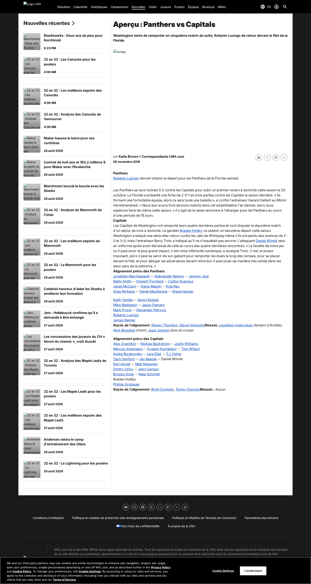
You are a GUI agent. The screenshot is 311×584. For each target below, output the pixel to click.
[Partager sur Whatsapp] (258, 157)
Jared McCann (124, 286)
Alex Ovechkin (124, 344)
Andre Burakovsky (127, 354)
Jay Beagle (148, 359)
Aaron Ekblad (148, 300)
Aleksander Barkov (169, 276)
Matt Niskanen (146, 364)
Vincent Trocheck (150, 281)
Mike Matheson (125, 305)
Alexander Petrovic (151, 310)
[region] (155, 570)
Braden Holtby (191, 230)
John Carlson (148, 369)
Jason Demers (153, 305)
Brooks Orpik (123, 374)
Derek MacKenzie (153, 291)
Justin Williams (186, 344)
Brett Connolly (162, 389)
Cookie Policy (21, 571)
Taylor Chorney (187, 389)
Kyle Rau (172, 286)
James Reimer (124, 320)
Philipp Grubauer (126, 384)
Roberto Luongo (126, 178)
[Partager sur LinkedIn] (275, 157)
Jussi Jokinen (158, 330)
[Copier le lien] (284, 157)
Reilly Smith (122, 281)
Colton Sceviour (181, 281)
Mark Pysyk (122, 310)
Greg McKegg (124, 291)
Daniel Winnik (266, 241)
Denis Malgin (151, 286)
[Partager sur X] (267, 157)
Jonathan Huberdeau (236, 325)
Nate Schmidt (149, 374)
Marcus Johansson (128, 349)
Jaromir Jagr (199, 276)
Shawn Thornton (164, 325)
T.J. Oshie (173, 354)
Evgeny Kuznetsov (162, 349)
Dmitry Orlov (123, 369)
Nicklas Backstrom (155, 344)
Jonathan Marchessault (131, 276)
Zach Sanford (124, 359)
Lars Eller (154, 354)
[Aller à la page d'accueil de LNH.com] (38, 7)
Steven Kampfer (192, 325)
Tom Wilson (190, 349)
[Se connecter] (276, 6)
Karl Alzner (122, 364)
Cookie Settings (90, 571)
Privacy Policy (161, 567)
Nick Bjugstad (124, 330)
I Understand (253, 570)
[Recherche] (285, 6)
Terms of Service (64, 579)
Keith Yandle (123, 300)
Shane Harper (183, 291)
